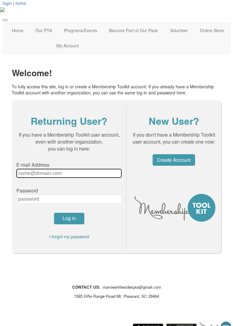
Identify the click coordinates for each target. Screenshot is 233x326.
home (20, 3)
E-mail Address (32, 164)
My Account (67, 45)
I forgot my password (69, 236)
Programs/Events (80, 30)
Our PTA (43, 30)
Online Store (212, 30)
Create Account (174, 159)
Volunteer (179, 30)
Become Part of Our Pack (133, 30)
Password (27, 190)
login (7, 3)
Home (17, 30)
